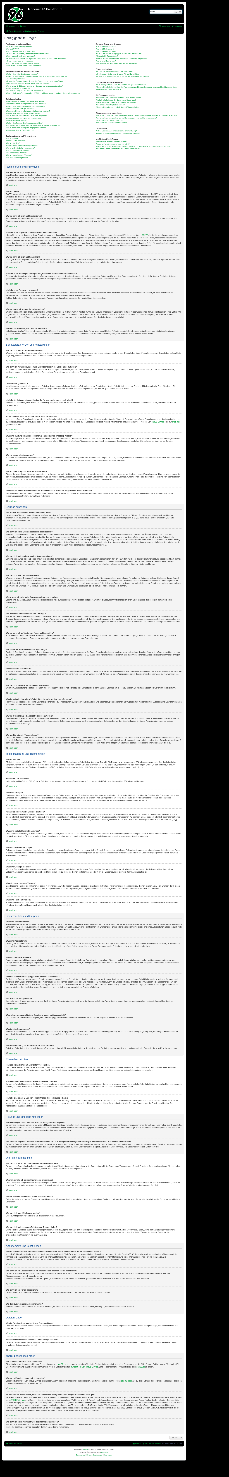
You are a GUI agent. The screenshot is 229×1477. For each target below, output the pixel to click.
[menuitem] (23, 26)
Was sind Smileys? (13, 143)
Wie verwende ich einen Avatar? (18, 88)
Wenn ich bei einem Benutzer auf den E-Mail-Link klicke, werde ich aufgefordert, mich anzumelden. (43, 93)
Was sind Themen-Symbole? (17, 158)
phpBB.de (176, 422)
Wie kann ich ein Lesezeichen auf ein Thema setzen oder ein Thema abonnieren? (126, 118)
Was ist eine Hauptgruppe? (106, 61)
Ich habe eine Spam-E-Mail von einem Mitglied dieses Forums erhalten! (122, 76)
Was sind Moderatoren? (105, 49)
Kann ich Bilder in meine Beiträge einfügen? (22, 146)
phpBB (85, 1449)
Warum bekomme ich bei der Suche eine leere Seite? (116, 102)
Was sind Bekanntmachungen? (17, 150)
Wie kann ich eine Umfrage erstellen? (20, 108)
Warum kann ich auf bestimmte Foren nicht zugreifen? (26, 116)
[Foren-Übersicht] (16, 13)
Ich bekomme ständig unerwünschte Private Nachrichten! (117, 74)
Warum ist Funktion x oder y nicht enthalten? (112, 144)
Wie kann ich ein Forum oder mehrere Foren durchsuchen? (118, 98)
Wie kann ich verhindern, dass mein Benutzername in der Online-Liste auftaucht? (36, 76)
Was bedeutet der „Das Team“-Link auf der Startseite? (116, 63)
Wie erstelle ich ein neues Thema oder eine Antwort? (25, 101)
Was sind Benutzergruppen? (106, 51)
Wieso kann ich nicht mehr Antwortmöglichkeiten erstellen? (28, 111)
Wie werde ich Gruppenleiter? (107, 56)
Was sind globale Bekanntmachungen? (20, 148)
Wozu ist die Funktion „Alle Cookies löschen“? (23, 66)
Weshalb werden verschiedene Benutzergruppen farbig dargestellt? (121, 58)
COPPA (145, 235)
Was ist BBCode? (12, 138)
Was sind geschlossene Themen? (19, 155)
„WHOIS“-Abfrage (17, 1400)
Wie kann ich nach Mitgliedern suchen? (110, 105)
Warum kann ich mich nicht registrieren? (21, 51)
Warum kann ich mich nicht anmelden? (20, 56)
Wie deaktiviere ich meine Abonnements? (111, 122)
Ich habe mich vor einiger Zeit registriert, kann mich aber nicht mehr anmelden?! (36, 58)
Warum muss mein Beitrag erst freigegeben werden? (26, 128)
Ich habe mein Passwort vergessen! (19, 61)
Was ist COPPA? (12, 49)
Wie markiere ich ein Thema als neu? (20, 130)
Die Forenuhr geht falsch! (15, 79)
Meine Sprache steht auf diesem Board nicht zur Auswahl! (27, 84)
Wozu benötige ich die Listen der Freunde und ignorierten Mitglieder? (121, 84)
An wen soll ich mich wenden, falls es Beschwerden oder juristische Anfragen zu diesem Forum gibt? (134, 146)
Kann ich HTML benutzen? (16, 141)
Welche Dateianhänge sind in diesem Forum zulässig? (116, 131)
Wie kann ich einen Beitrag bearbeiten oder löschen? (25, 104)
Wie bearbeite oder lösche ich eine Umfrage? (23, 113)
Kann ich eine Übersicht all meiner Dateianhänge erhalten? (118, 133)
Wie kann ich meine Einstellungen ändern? (22, 74)
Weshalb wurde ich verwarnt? (17, 120)
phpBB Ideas (126, 1381)
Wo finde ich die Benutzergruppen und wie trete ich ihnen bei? (119, 54)
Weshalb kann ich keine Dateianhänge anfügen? (24, 118)
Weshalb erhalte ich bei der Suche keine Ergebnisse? (116, 100)
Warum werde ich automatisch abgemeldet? (22, 63)
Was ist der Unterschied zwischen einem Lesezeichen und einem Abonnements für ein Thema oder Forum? (136, 115)
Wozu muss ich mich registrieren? (19, 46)
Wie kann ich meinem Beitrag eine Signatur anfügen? (25, 106)
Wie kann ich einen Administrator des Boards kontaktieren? (118, 149)
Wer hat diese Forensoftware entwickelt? (111, 141)
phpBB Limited (158, 422)
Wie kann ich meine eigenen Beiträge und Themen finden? (117, 107)
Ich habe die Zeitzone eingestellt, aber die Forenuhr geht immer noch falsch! (34, 81)
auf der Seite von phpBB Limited (84, 1367)
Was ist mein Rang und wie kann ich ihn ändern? (24, 91)
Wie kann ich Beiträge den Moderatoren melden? (24, 123)
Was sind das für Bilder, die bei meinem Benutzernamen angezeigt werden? (34, 86)
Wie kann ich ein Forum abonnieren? (109, 120)
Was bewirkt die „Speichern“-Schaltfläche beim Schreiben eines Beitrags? (33, 125)
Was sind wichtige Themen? (16, 153)
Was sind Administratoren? (106, 46)
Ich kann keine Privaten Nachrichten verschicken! (115, 71)
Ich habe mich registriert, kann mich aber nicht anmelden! (27, 54)
